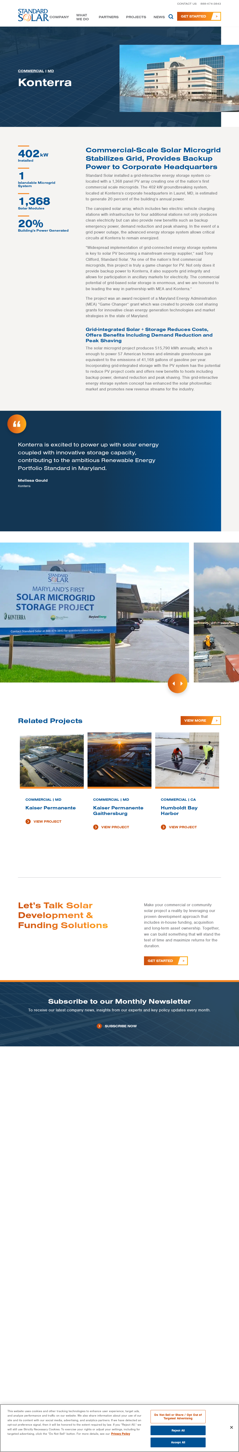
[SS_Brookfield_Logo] (33, 16)
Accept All (178, 1442)
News (159, 17)
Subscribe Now (121, 1026)
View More (195, 720)
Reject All (178, 1430)
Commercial (31, 71)
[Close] (231, 1427)
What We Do (82, 17)
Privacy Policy (120, 1434)
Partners (109, 17)
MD (51, 71)
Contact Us (187, 3)
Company (59, 17)
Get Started (193, 16)
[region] (119, 1428)
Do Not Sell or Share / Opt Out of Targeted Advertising (178, 1417)
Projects (136, 17)
